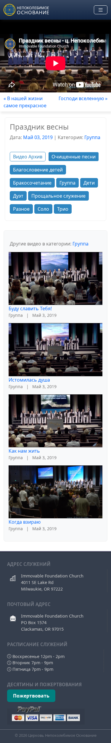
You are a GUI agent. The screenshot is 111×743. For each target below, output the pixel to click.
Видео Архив (27, 156)
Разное (21, 209)
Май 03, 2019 (38, 137)
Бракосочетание (32, 183)
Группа (92, 137)
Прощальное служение (58, 196)
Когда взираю (25, 522)
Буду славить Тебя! (30, 308)
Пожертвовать (31, 695)
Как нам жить (24, 451)
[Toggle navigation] (100, 10)
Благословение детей (38, 169)
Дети (89, 183)
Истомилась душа (29, 380)
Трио (62, 209)
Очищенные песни (74, 156)
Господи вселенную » (83, 98)
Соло (43, 209)
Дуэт (18, 196)
